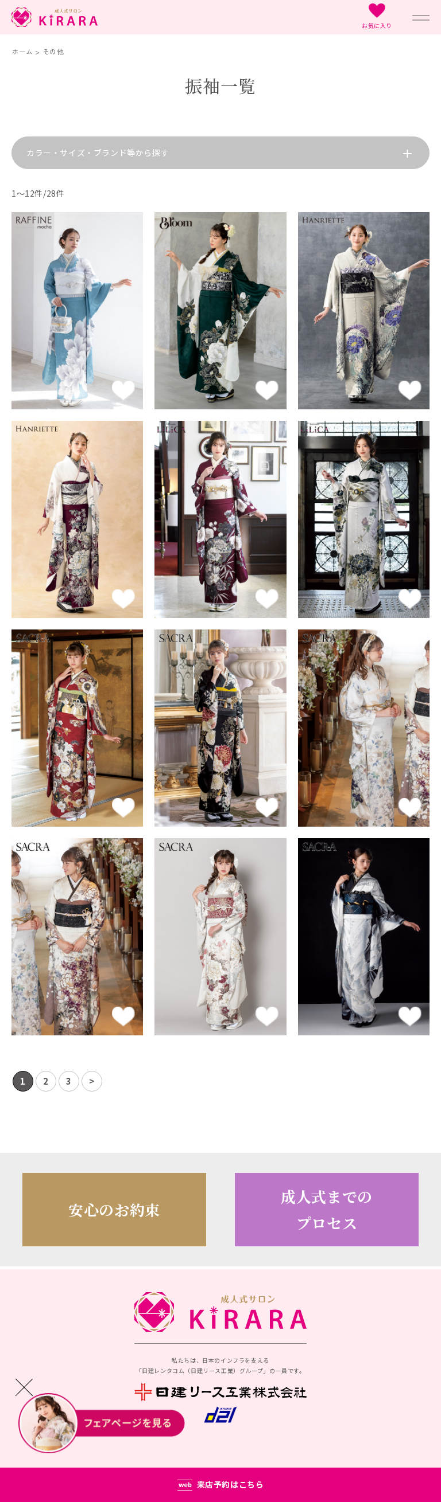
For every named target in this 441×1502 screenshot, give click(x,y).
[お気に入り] (123, 392)
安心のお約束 (114, 1209)
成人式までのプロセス (327, 1210)
